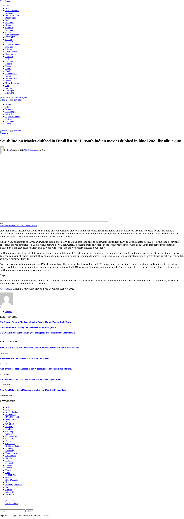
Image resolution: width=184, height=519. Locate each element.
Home (8, 104)
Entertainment (11, 52)
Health (8, 81)
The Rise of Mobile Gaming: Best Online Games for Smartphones (28, 327)
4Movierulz (6, 288)
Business (9, 25)
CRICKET (10, 37)
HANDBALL (11, 78)
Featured (9, 61)
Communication (12, 35)
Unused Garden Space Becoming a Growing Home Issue (24, 358)
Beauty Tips (10, 18)
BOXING (9, 23)
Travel (8, 124)
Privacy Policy (11, 503)
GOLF (8, 76)
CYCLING (10, 42)
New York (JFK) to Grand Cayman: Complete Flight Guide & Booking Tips (33, 390)
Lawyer (8, 88)
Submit (29, 511)
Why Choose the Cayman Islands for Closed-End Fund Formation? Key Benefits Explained (39, 348)
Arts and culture (12, 10)
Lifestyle (9, 114)
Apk (7, 6)
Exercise (9, 56)
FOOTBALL (11, 73)
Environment (10, 54)
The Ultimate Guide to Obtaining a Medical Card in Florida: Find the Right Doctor (36, 322)
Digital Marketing (12, 44)
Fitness (8, 68)
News (7, 107)
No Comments (32, 150)
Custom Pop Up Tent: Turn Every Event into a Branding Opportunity (30, 379)
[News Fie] (10, 100)
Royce (9, 150)
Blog (7, 20)
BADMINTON (12, 15)
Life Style (9, 90)
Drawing (9, 47)
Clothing (9, 30)
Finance (8, 64)
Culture (8, 39)
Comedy (9, 32)
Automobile (10, 13)
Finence (8, 66)
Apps (7, 8)
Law (7, 85)
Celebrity (9, 27)
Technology (10, 111)
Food (7, 71)
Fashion (8, 59)
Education (9, 49)
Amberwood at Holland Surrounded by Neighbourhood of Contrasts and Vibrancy (36, 369)
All (25, 150)
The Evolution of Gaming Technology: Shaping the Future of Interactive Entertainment (37, 333)
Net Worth (9, 93)
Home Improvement (13, 83)
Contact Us (10, 501)
